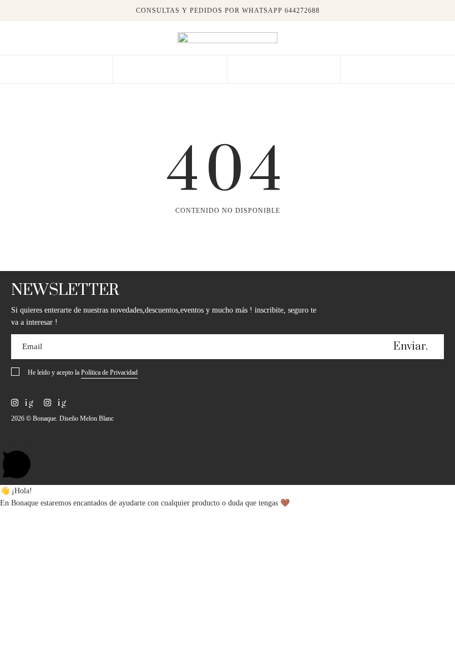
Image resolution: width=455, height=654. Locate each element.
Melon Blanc (97, 418)
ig (28, 402)
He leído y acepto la (83, 372)
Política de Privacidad (109, 372)
